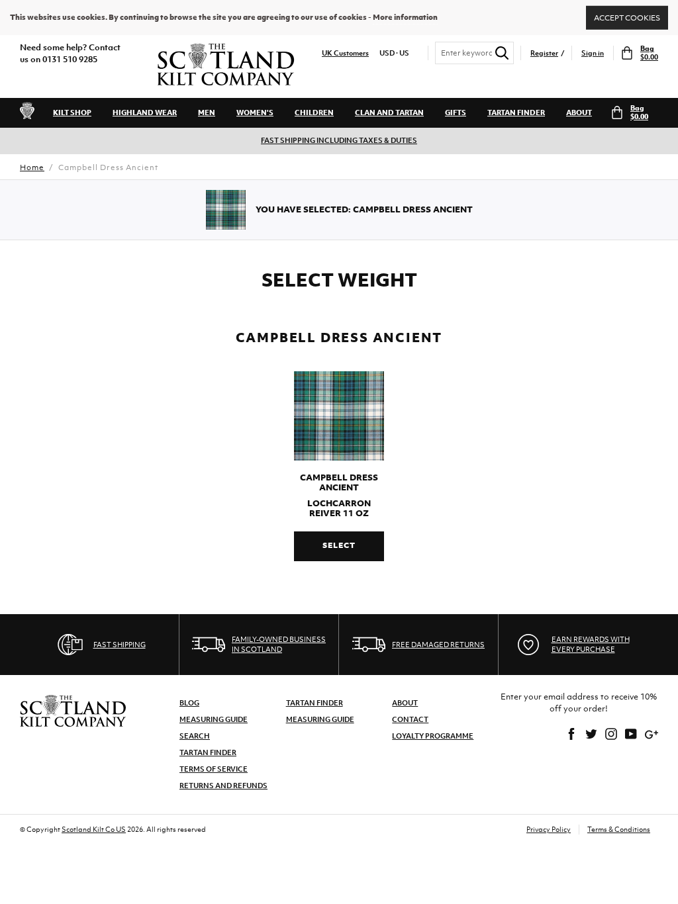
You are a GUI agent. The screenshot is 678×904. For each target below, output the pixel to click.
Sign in (592, 53)
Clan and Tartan (389, 112)
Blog (189, 703)
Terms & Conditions (618, 829)
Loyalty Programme (432, 736)
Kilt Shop (72, 112)
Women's (254, 112)
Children (314, 112)
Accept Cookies (627, 17)
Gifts (455, 112)
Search (194, 736)
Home (32, 167)
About (579, 112)
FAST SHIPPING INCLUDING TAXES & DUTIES (339, 140)
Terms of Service (213, 769)
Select (338, 545)
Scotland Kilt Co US (94, 829)
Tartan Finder (516, 112)
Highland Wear (145, 112)
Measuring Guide (213, 719)
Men (206, 112)
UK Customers (345, 53)
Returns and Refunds (223, 785)
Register (544, 53)
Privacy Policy (548, 829)
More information (405, 17)
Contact (410, 719)
